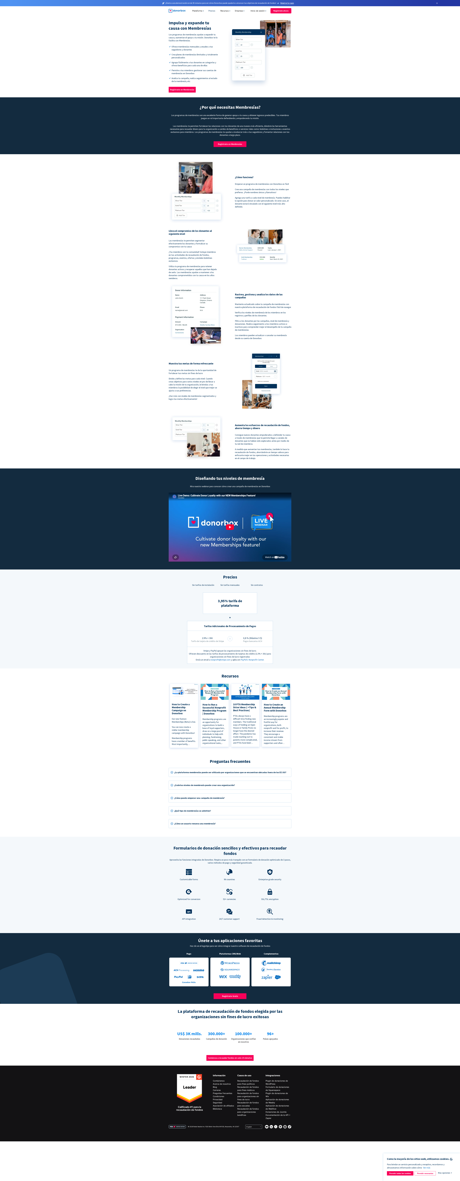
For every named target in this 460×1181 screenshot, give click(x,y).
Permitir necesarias (425, 1173)
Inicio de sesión (258, 11)
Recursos (224, 11)
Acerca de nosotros (222, 1084)
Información (219, 1075)
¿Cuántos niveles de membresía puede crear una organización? (204, 785)
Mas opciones (444, 1172)
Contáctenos (218, 1081)
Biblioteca (217, 1109)
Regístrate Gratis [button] (230, 996)
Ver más (426, 1167)
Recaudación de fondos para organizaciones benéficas (248, 1112)
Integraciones (273, 1075)
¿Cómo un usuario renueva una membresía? (195, 823)
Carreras (217, 1090)
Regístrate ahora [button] (280, 11)
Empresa (239, 11)
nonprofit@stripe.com (220, 659)
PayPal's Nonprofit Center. (252, 659)
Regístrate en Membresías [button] (182, 89)
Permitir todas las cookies (400, 1173)
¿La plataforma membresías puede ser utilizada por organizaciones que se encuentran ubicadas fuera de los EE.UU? (230, 772)
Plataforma (197, 11)
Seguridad (217, 1102)
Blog (215, 1087)
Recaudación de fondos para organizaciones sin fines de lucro (248, 1096)
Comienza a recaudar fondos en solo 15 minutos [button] (230, 1057)
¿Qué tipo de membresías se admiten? (192, 810)
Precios (211, 11)
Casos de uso (244, 1075)
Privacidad (217, 1099)
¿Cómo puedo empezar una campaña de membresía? (199, 798)
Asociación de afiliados (223, 1106)
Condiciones (218, 1096)
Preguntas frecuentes (222, 1093)
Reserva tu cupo (287, 3)
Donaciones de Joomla (276, 1112)
